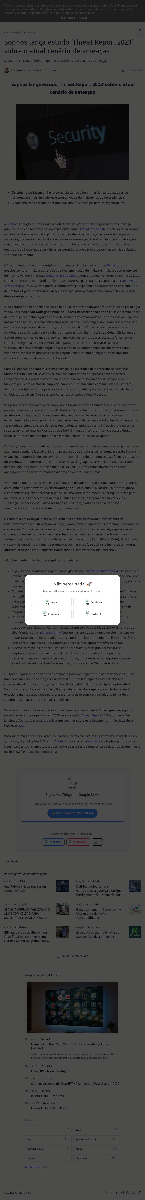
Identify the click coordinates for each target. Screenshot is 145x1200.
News (54, 602)
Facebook (96, 602)
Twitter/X (96, 614)
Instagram (54, 614)
